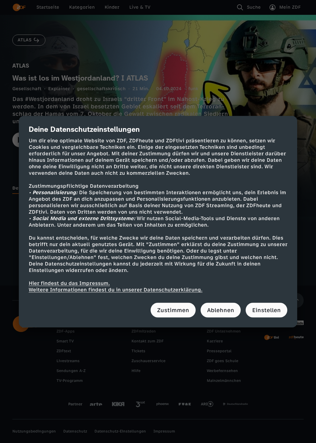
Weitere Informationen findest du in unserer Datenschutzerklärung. (115, 289)
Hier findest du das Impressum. (69, 283)
